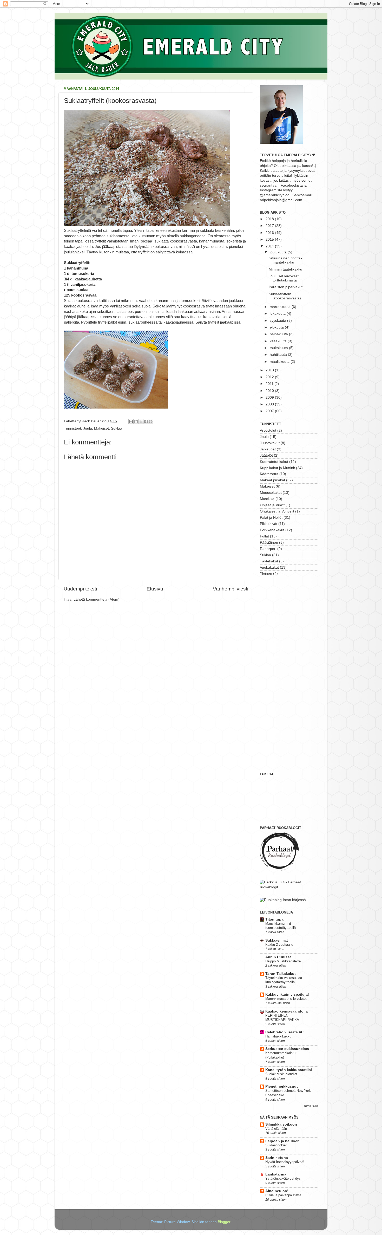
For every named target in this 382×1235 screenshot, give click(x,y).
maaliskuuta (280, 362)
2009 (270, 397)
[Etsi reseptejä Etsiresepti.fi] (283, 900)
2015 (270, 239)
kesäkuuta (279, 341)
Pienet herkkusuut (281, 1086)
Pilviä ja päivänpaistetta (283, 1195)
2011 (270, 384)
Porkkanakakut (272, 530)
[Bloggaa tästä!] (136, 421)
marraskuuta (281, 307)
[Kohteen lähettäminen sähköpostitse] (131, 421)
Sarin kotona (276, 1158)
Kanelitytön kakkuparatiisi (288, 1070)
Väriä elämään (276, 1129)
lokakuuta (278, 314)
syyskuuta (278, 321)
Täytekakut (269, 561)
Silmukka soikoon (281, 1124)
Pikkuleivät (268, 524)
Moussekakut (271, 493)
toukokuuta (279, 348)
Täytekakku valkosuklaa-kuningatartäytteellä (284, 980)
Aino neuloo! (276, 1191)
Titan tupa (274, 919)
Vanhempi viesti (230, 589)
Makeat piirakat (272, 480)
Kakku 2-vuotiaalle (279, 945)
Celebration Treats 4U (284, 1032)
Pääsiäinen (269, 542)
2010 (270, 391)
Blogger (224, 1222)
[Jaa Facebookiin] (145, 421)
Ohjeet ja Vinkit (272, 505)
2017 (270, 226)
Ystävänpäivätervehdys (283, 1178)
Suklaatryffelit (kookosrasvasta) (285, 296)
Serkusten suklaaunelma (287, 1049)
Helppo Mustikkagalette (283, 961)
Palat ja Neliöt (271, 518)
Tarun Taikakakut (280, 974)
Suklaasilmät (276, 940)
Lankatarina (275, 1174)
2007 (270, 411)
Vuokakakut (269, 567)
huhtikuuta (279, 355)
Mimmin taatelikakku (285, 269)
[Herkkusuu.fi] (289, 887)
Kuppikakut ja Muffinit (277, 468)
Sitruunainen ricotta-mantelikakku (285, 260)
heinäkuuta (279, 334)
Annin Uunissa (278, 957)
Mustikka (267, 499)
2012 (270, 377)
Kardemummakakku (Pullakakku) (280, 1055)
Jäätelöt (266, 455)
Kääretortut (269, 474)
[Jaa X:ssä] (140, 421)
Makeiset (101, 428)
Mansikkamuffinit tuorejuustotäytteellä (280, 926)
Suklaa (116, 428)
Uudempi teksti (80, 589)
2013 (270, 370)
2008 (270, 404)
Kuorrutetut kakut (274, 462)
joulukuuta (279, 252)
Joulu (87, 428)
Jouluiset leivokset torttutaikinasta (284, 278)
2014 (270, 246)
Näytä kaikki (311, 1105)
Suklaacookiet (276, 1145)
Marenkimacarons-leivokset (286, 999)
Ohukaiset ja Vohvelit (277, 511)
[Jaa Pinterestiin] (150, 421)
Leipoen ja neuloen (282, 1141)
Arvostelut (268, 430)
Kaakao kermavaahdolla (286, 1011)
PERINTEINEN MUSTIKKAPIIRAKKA (282, 1018)
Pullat (264, 536)
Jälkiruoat (268, 449)
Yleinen (266, 573)
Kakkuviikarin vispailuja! (287, 994)
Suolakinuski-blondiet (281, 1074)
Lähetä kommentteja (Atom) (97, 599)
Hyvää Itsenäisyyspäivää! (284, 1162)
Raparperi (268, 549)
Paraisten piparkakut (285, 287)
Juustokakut (270, 443)
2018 (270, 219)
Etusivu (155, 589)
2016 (270, 233)
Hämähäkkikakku (278, 1036)
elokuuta (277, 327)
